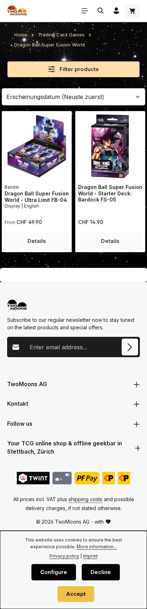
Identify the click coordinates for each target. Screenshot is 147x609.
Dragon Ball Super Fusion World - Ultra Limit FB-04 (37, 196)
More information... (97, 546)
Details (36, 241)
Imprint (90, 556)
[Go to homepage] (17, 10)
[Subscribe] (130, 347)
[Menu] (85, 11)
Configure (53, 572)
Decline (101, 572)
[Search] (100, 11)
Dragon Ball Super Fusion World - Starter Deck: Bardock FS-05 (110, 193)
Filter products (78, 69)
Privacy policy (64, 556)
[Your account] (116, 11)
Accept (76, 594)
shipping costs (85, 499)
